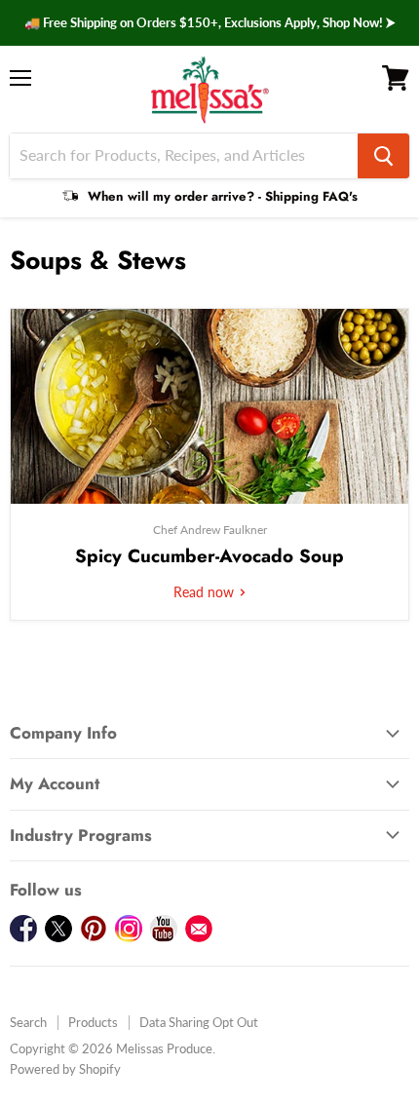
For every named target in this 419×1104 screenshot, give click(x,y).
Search (28, 1022)
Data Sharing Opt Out (198, 1022)
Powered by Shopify (65, 1069)
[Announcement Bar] (209, 23)
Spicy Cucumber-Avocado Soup (209, 556)
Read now (205, 592)
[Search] (383, 155)
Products (93, 1022)
